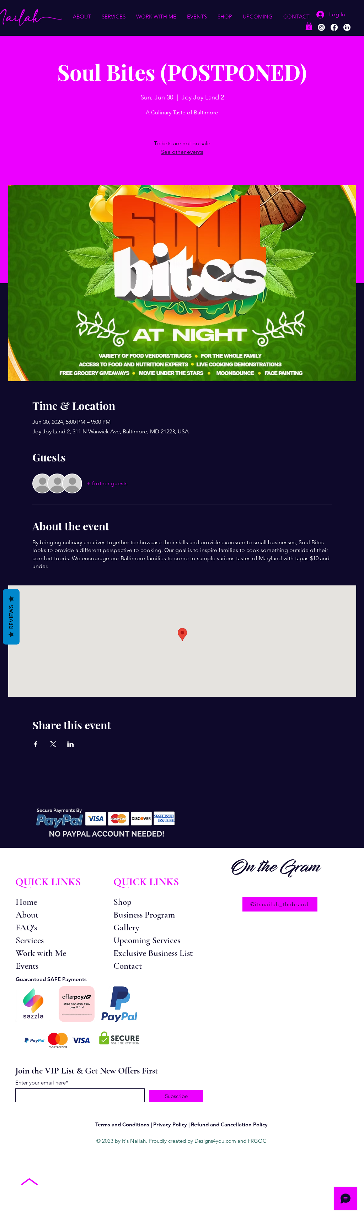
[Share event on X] (53, 744)
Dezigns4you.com (215, 1140)
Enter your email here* (41, 1082)
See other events (182, 151)
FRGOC (257, 1140)
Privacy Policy (170, 1124)
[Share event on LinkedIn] (70, 744)
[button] (82, 17)
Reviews (11, 617)
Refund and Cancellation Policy (229, 1124)
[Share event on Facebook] (35, 744)
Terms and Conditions (122, 1124)
